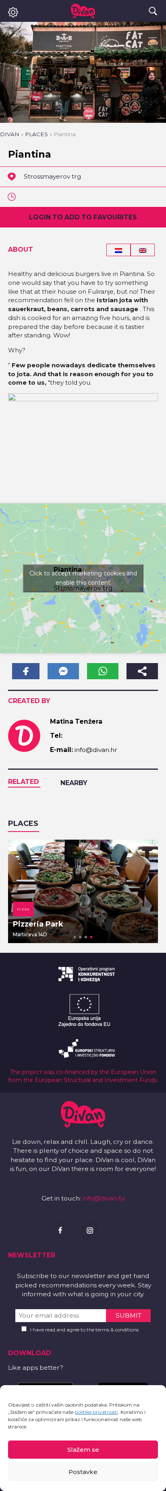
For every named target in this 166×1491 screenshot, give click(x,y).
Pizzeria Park (38, 924)
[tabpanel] (83, 891)
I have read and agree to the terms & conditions (84, 1330)
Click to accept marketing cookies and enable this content (83, 578)
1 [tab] (75, 937)
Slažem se (83, 1449)
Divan (9, 134)
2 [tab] (80, 937)
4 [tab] (91, 937)
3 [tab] (86, 937)
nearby (73, 783)
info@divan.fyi (104, 1198)
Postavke (83, 1472)
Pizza (23, 909)
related (23, 782)
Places (36, 134)
